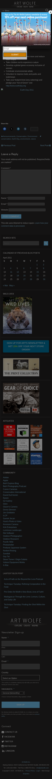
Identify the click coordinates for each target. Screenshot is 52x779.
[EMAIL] (26, 29)
